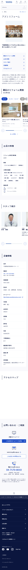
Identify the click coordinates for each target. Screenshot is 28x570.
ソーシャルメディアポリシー (7, 562)
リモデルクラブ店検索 (18, 497)
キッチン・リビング (13, 99)
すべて (4, 99)
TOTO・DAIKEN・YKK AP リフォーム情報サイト (8, 533)
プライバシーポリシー (6, 558)
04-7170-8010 (14, 470)
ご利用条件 (4, 555)
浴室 (22, 99)
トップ (2, 497)
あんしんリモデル (6, 504)
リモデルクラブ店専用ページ (8, 539)
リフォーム (9, 497)
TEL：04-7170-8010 (8, 273)
